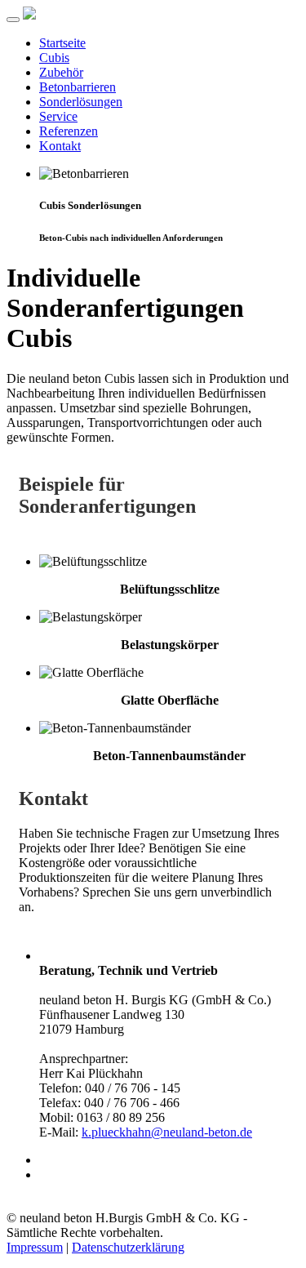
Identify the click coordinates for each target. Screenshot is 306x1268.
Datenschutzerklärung (128, 1247)
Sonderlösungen (80, 102)
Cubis (54, 58)
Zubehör (61, 72)
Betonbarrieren (77, 87)
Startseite (62, 43)
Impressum (35, 1247)
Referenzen (68, 131)
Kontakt (60, 146)
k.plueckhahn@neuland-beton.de (167, 1132)
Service (58, 116)
